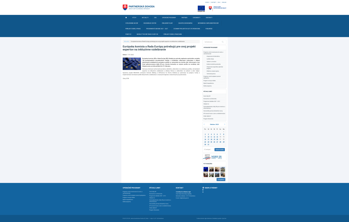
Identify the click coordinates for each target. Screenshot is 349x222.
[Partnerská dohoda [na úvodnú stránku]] (139, 7)
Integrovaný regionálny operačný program (215, 67)
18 (211, 139)
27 (217, 142)
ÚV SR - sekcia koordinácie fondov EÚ (136, 218)
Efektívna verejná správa (213, 71)
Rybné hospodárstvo (208, 83)
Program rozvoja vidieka (209, 80)
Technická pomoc (211, 73)
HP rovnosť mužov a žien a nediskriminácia (214, 113)
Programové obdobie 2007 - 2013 (211, 101)
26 (214, 142)
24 (208, 142)
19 (214, 139)
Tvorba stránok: (200, 218)
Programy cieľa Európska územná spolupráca (211, 77)
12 (214, 137)
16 (205, 139)
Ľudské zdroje (210, 59)
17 (208, 139)
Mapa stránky (211, 188)
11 (211, 137)
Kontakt (213, 2)
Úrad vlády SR (206, 96)
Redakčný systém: (217, 218)
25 (211, 142)
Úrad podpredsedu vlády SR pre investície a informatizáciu (214, 107)
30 (205, 144)
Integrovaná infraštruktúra (213, 56)
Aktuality (126, 41)
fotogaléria (221, 179)
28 (220, 142)
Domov (207, 2)
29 (223, 142)
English (224, 2)
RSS (219, 2)
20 (217, 139)
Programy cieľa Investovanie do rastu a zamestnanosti (213, 53)
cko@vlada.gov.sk (184, 198)
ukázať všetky (220, 149)
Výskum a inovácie (211, 61)
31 (208, 144)
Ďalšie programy (207, 86)
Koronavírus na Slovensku (209, 98)
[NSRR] (212, 157)
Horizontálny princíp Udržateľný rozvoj (212, 111)
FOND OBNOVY (207, 116)
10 (208, 137)
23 (205, 142)
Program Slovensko (208, 118)
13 (217, 137)
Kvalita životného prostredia (214, 64)
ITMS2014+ (206, 104)
